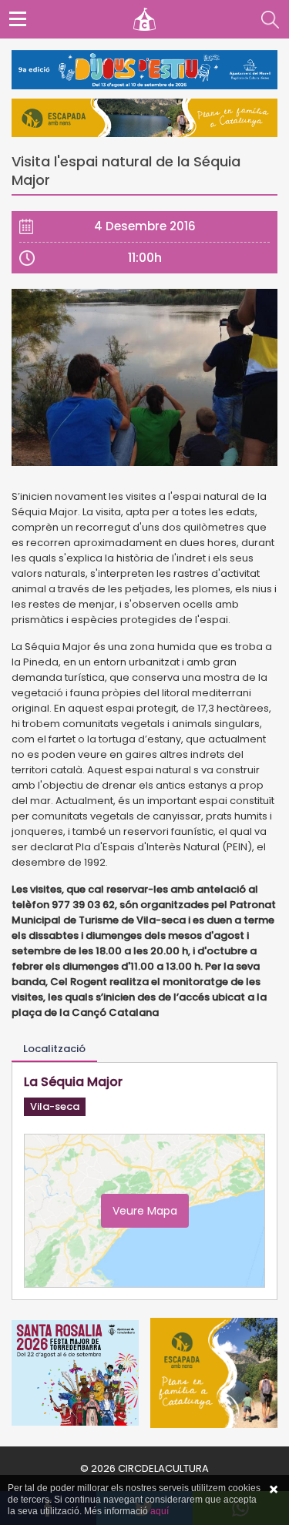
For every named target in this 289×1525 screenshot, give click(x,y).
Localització (54, 1048)
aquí (159, 1511)
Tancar (273, 1489)
